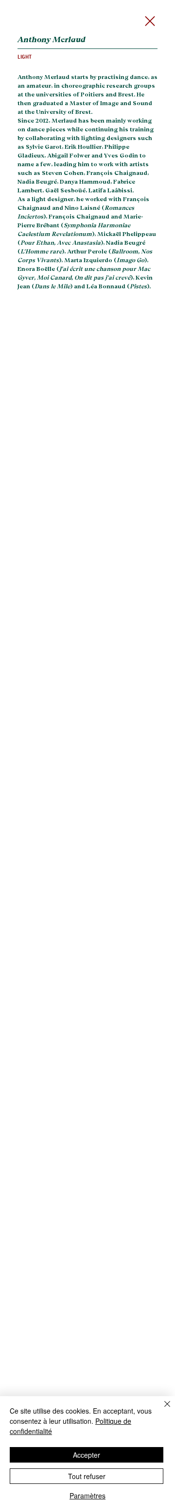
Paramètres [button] (87, 1495)
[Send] (152, 21)
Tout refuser (86, 1476)
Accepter (86, 1455)
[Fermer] (161, 1409)
